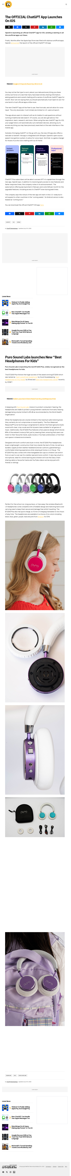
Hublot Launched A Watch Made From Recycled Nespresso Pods (34, 399)
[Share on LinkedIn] (39, 213)
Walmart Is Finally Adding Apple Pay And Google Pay (21, 303)
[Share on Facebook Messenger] (59, 213)
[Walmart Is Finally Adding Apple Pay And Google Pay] (5, 303)
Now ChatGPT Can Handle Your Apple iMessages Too (21, 313)
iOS (13, 222)
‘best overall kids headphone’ (26, 377)
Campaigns (48, 1166)
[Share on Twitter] (19, 213)
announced (15, 43)
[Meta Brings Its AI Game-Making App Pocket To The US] (5, 322)
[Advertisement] (35, 61)
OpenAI (18, 222)
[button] (3, 4)
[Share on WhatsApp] (49, 213)
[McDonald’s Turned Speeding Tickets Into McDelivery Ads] (5, 342)
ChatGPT (8, 222)
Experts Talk (60, 1166)
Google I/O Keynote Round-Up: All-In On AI (27, 84)
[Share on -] (9, 27)
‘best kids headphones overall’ (47, 380)
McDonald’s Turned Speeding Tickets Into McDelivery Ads (22, 342)
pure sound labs (22, 1075)
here (42, 205)
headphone (8, 1075)
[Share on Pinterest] (29, 213)
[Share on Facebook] (9, 213)
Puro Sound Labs (23, 407)
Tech (66, 1166)
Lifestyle (54, 1166)
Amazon (41, 517)
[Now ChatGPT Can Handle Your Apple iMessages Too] (5, 313)
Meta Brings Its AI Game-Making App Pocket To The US (22, 322)
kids (15, 1075)
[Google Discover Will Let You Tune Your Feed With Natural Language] (5, 332)
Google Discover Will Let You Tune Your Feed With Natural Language (22, 332)
